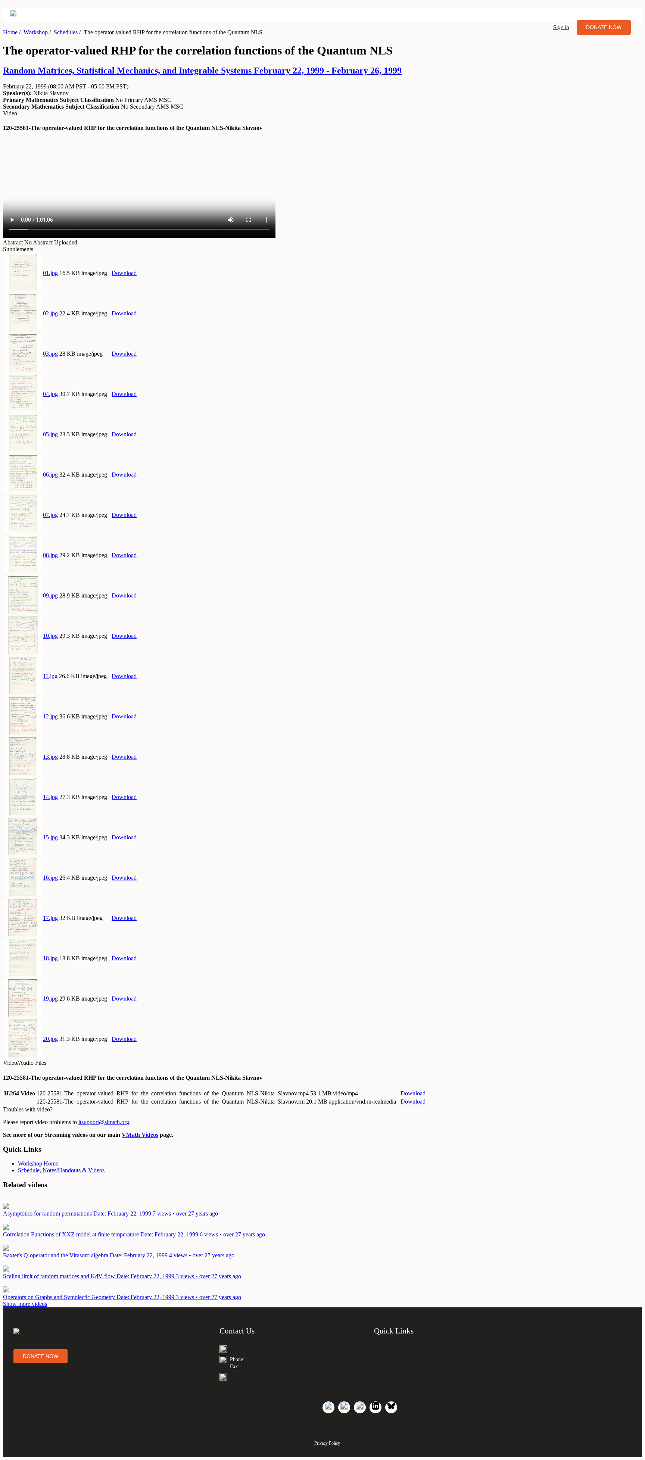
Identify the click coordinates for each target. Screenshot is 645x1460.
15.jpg (50, 837)
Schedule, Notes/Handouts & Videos (61, 1170)
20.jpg (50, 1039)
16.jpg (50, 877)
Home (10, 32)
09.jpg (50, 595)
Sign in (561, 27)
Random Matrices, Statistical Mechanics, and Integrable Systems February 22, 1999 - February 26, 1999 (202, 70)
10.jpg (50, 636)
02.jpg (50, 313)
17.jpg (50, 918)
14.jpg (50, 797)
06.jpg (50, 474)
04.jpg (50, 394)
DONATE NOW (603, 27)
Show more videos (25, 1304)
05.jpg (50, 434)
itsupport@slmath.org (103, 1122)
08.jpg (50, 555)
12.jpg (50, 716)
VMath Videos (140, 1135)
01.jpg (50, 273)
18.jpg (50, 958)
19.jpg (50, 998)
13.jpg (50, 757)
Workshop (36, 32)
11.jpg (50, 676)
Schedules (66, 32)
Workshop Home (38, 1163)
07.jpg (50, 515)
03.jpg (50, 353)
